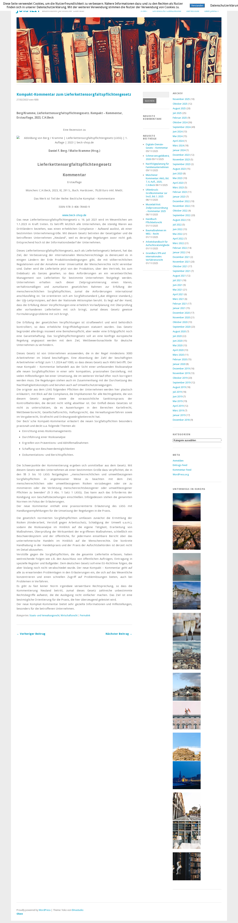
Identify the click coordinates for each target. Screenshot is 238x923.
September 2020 (181, 326)
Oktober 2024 (180, 122)
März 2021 (178, 299)
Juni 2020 (177, 340)
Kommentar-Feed (182, 469)
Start (144, 11)
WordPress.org (181, 474)
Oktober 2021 (180, 266)
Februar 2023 (180, 192)
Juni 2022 (177, 229)
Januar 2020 (179, 364)
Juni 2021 (177, 285)
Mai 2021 (177, 289)
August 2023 (179, 168)
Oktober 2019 (180, 377)
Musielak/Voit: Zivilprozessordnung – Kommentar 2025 (157, 208)
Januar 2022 (179, 252)
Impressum (192, 11)
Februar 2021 (180, 303)
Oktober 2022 (180, 210)
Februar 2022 (180, 248)
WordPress (45, 910)
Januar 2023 (179, 196)
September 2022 (181, 215)
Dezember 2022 (181, 201)
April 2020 (178, 350)
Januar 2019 (179, 415)
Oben (20, 913)
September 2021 (181, 271)
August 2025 (179, 108)
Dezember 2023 (181, 154)
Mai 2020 (177, 345)
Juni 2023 (177, 173)
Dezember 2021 (181, 257)
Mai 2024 (177, 136)
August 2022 (179, 220)
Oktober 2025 (180, 103)
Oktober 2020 (180, 322)
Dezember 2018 (181, 419)
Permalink (85, 615)
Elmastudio (77, 910)
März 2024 (178, 145)
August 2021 (179, 275)
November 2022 (181, 206)
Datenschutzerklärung (167, 11)
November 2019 (181, 373)
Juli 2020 (177, 336)
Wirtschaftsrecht (69, 615)
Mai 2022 (177, 234)
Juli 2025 (177, 113)
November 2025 (181, 99)
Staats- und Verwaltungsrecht (44, 615)
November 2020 (181, 317)
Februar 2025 (180, 117)
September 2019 (181, 382)
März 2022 (178, 243)
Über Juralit (211, 11)
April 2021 (178, 294)
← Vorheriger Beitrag (31, 633)
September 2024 (181, 127)
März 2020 (178, 354)
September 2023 (181, 164)
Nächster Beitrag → (119, 633)
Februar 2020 (180, 359)
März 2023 (178, 187)
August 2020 (179, 331)
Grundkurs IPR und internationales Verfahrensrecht (156, 256)
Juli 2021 (177, 280)
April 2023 (178, 182)
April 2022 (178, 238)
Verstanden (197, 5)
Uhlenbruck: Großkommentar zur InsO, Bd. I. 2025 (156, 193)
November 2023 (181, 159)
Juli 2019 (177, 391)
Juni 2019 (177, 396)
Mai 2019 (177, 401)
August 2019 (179, 387)
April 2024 (178, 140)
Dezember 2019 (181, 368)
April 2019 (178, 405)
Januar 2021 (179, 308)
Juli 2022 (177, 224)
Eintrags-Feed (180, 465)
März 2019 (178, 410)
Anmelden (178, 460)
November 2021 (181, 261)
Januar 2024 (179, 150)
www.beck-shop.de (74, 215)
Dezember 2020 (181, 312)
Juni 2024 (177, 131)
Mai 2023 (177, 178)
